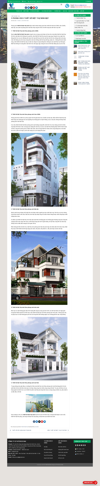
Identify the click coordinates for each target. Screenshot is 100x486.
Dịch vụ (65, 10)
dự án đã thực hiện (73, 10)
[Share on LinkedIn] (36, 7)
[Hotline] (95, 482)
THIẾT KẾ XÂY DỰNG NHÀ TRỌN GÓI (21, 430)
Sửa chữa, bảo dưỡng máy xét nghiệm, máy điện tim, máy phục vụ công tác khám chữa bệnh (83, 76)
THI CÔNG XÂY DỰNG (47, 10)
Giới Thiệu (26, 10)
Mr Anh (27, 20)
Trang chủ (19, 10)
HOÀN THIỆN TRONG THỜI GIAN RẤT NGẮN (84, 83)
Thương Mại (57, 10)
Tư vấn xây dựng (34, 10)
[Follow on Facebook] (86, 1)
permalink (36, 426)
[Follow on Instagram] (87, 1)
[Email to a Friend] (31, 7)
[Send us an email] (90, 1)
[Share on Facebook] (26, 7)
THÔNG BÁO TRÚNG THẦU (83, 57)
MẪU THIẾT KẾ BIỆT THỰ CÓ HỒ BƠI (57, 430)
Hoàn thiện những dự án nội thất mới (84, 52)
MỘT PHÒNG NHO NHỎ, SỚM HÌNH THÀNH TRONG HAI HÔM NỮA (84, 62)
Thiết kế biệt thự (15, 16)
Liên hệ (82, 10)
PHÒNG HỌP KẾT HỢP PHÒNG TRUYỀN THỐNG (84, 69)
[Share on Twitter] (28, 7)
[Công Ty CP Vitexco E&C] (15, 6)
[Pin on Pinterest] (34, 7)
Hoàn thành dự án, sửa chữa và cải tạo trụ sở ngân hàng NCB (84, 47)
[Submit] (61, 4)
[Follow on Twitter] (88, 1)
